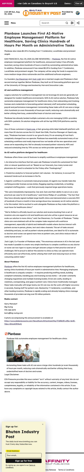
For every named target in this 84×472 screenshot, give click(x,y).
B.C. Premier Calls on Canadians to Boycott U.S (33, 3)
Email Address (13, 451)
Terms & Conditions (66, 470)
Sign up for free (23, 460)
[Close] (43, 424)
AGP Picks (7, 3)
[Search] (66, 22)
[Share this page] (78, 23)
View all (78, 3)
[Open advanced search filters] (72, 22)
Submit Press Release (47, 470)
